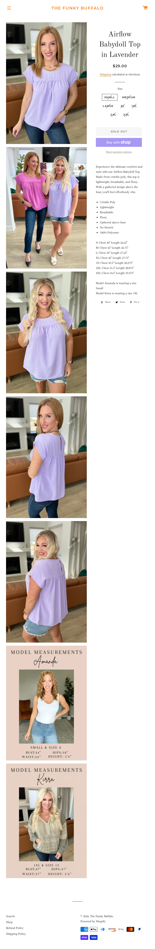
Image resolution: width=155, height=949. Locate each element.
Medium (128, 97)
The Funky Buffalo (77, 8)
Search (10, 916)
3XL (126, 114)
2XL (113, 114)
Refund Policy (15, 928)
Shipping (105, 74)
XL (123, 106)
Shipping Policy (16, 934)
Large (108, 106)
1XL (134, 106)
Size (120, 89)
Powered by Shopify (93, 921)
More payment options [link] (119, 151)
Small (109, 97)
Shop (9, 922)
